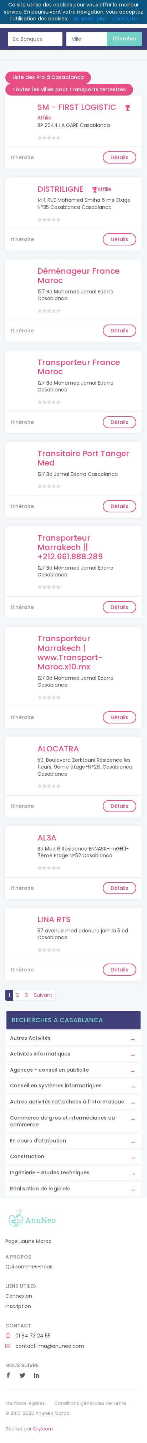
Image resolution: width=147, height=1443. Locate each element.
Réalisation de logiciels (40, 1188)
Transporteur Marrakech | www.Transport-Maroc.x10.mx (70, 652)
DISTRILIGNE (60, 189)
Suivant (43, 995)
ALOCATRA (58, 748)
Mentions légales (25, 1403)
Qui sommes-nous (28, 1266)
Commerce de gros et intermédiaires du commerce (62, 1121)
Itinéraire (22, 157)
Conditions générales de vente (90, 1403)
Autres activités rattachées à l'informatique (67, 1101)
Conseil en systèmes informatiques (56, 1085)
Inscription (18, 1306)
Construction (27, 1156)
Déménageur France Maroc (78, 275)
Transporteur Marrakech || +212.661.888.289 (70, 547)
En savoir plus (90, 18)
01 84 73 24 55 (32, 1335)
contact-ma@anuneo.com (49, 1346)
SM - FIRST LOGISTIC (76, 107)
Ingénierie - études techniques (50, 1172)
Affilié (104, 189)
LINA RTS (54, 919)
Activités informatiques (40, 1053)
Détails (119, 157)
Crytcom (43, 1428)
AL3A (46, 837)
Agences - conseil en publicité (49, 1069)
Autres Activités (30, 1038)
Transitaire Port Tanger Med (83, 458)
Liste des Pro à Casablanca (48, 77)
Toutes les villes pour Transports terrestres (69, 89)
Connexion (18, 1296)
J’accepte (124, 18)
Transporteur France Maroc (78, 367)
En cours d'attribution (38, 1140)
